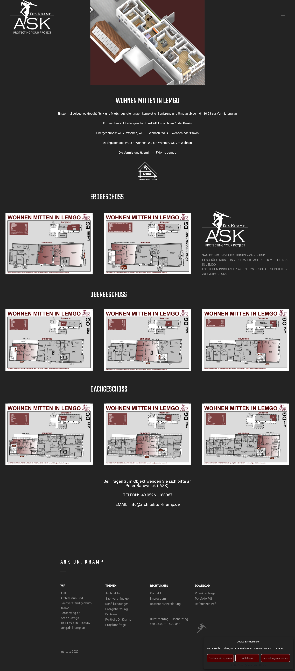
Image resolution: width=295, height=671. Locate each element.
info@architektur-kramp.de (154, 504)
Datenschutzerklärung (255, 665)
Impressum (158, 598)
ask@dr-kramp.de (72, 627)
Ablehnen (247, 658)
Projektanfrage (115, 625)
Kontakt (155, 593)
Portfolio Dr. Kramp (118, 619)
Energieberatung (116, 609)
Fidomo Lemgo (166, 152)
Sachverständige (117, 598)
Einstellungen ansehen (275, 658)
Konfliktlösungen (117, 604)
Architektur (113, 593)
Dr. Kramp (112, 614)
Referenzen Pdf (205, 604)
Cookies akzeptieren (220, 658)
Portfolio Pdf (203, 598)
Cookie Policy (236, 665)
